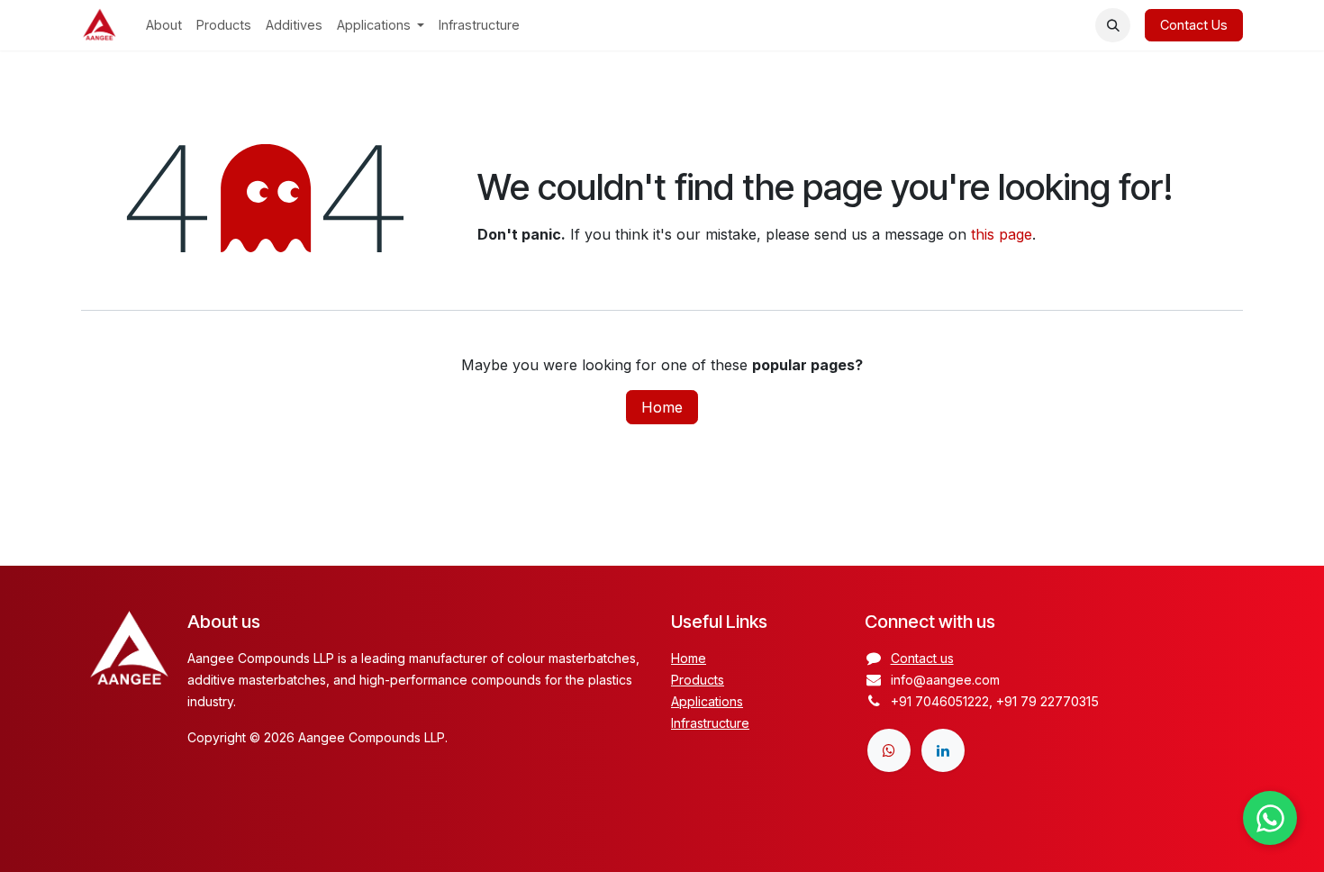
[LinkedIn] (943, 750)
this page (1001, 234)
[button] (1112, 25)
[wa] (889, 750)
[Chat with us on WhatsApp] (1270, 818)
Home (662, 407)
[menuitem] (164, 25)
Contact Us (1194, 24)
